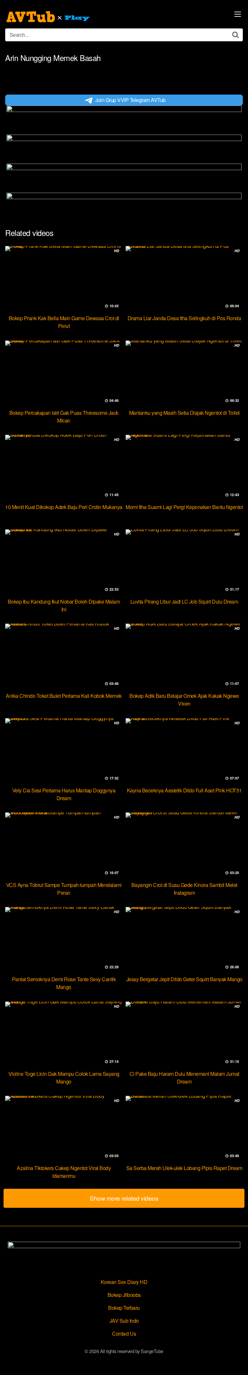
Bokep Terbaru (124, 1307)
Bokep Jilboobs (124, 1295)
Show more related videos (124, 1198)
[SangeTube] (48, 16)
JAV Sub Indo (124, 1320)
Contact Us (124, 1333)
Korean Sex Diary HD (124, 1282)
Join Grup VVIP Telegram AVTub (130, 100)
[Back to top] (237, 1361)
